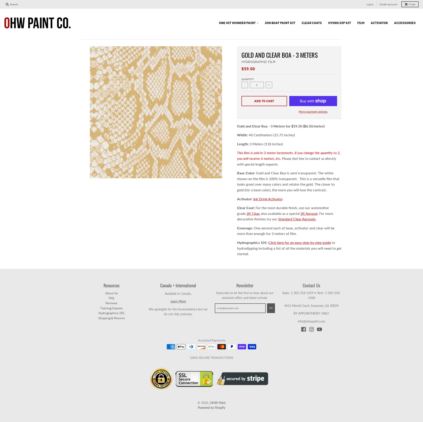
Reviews (111, 303)
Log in (370, 4)
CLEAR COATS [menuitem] (312, 23)
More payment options (313, 112)
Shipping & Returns (111, 318)
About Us (111, 293)
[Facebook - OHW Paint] (303, 329)
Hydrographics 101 (111, 313)
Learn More (178, 301)
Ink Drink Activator (267, 199)
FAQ (111, 298)
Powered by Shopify (211, 407)
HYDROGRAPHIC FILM (258, 62)
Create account (388, 4)
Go (271, 308)
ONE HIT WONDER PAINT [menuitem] (237, 23)
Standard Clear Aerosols (296, 219)
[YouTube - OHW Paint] (319, 329)
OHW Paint (218, 403)
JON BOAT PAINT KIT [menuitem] (280, 23)
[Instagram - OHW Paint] (311, 329)
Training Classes (111, 308)
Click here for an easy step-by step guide (299, 242)
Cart (412, 4)
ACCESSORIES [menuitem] (405, 23)
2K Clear (253, 213)
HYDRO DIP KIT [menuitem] (339, 23)
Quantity (247, 79)
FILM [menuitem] (360, 23)
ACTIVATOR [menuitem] (379, 23)
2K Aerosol (309, 213)
